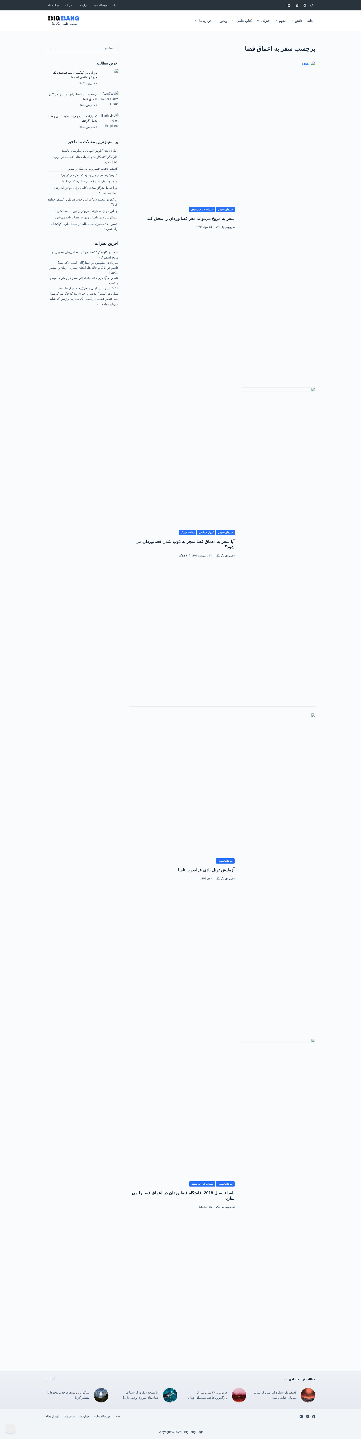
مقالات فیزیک (187, 532)
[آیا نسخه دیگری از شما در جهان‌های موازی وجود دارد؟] (170, 1395)
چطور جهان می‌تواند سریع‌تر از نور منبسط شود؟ (86, 211)
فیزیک (265, 21)
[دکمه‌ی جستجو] (50, 48)
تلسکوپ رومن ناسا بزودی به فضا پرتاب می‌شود (86, 217)
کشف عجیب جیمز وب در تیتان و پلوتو (92, 168)
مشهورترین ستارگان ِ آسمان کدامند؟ (81, 262)
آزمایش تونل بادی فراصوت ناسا (206, 870)
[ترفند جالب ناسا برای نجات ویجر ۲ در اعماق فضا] (109, 99)
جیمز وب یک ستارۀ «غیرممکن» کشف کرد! (89, 181)
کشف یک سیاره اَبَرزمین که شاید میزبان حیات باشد (275, 1395)
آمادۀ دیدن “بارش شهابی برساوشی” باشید (89, 150)
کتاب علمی (244, 21)
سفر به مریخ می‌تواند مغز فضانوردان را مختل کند (191, 218)
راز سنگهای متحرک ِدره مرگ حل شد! (81, 288)
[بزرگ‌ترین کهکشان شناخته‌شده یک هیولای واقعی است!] (109, 77)
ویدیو (224, 21)
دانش (298, 21)
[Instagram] (289, 5)
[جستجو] (311, 5)
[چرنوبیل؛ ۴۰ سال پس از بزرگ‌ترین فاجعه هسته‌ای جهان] (239, 1395)
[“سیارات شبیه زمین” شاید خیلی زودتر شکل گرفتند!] (109, 121)
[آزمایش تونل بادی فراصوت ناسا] (278, 869)
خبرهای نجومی (225, 209)
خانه (114, 5)
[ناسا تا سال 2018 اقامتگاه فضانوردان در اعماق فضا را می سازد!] (278, 1195)
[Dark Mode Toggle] (10, 1428)
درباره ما (83, 5)
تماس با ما (69, 5)
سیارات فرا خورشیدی (202, 209)
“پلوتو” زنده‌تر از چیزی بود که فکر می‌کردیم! (89, 175)
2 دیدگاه (183, 555)
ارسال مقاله (53, 5)
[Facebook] (305, 5)
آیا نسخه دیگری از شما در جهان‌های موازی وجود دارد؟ (141, 1395)
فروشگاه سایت (100, 5)
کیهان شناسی (206, 532)
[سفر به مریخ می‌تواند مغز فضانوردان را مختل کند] (278, 218)
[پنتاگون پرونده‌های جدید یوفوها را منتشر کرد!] (101, 1395)
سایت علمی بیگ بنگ (64, 23)
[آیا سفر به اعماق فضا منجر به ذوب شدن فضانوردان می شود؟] (278, 543)
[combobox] (86, 48)
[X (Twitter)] (297, 5)
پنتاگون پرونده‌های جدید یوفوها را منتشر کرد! (68, 1395)
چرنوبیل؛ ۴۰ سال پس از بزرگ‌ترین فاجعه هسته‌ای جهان (208, 1395)
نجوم (282, 21)
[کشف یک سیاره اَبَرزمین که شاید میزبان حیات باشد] (308, 1395)
